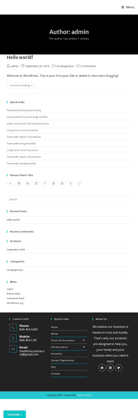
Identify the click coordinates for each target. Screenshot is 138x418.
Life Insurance (59, 347)
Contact (55, 373)
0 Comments (88, 66)
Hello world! (20, 57)
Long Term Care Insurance (22, 130)
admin (14, 66)
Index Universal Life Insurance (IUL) (28, 123)
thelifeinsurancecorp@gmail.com (31, 352)
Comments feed (15, 298)
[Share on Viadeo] (79, 183)
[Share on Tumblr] (70, 183)
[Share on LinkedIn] (36, 183)
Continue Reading (23, 86)
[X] (118, 367)
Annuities (56, 353)
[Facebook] (102, 367)
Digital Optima (84, 395)
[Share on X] (10, 183)
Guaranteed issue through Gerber (27, 116)
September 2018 (16, 249)
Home (54, 327)
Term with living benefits (21, 143)
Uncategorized (64, 66)
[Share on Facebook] (19, 183)
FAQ (53, 367)
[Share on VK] (53, 183)
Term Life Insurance (63, 340)
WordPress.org (15, 303)
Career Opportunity (62, 360)
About (54, 333)
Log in (10, 289)
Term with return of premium (24, 136)
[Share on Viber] (45, 183)
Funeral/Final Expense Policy (24, 110)
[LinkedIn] (110, 367)
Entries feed (13, 293)
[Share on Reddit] (62, 183)
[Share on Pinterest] (27, 183)
